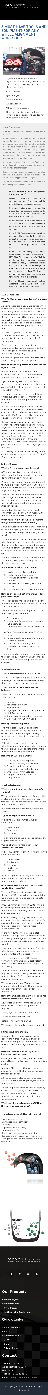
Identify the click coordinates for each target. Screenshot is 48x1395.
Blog (6, 1344)
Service (8, 1339)
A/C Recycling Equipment (17, 1312)
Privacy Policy (11, 1348)
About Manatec (12, 1327)
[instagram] (20, 1274)
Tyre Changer (11, 1308)
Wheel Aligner (11, 1299)
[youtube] (37, 1274)
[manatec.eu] (22, 6)
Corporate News (12, 1335)
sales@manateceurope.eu (23, 1377)
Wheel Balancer (12, 1303)
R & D (7, 1331)
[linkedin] (28, 1274)
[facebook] (11, 1274)
